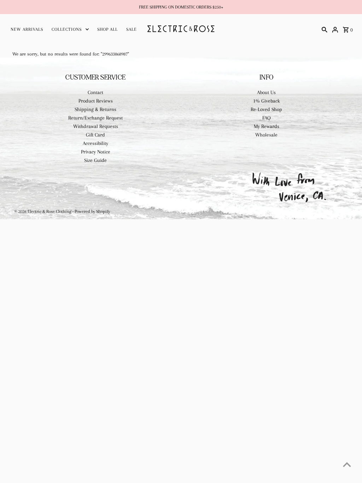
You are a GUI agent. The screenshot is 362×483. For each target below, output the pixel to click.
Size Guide (95, 160)
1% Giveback (266, 101)
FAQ (266, 118)
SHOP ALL (107, 29)
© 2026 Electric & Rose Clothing (43, 211)
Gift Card (95, 135)
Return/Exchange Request (95, 118)
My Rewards (266, 126)
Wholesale (266, 135)
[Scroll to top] (347, 464)
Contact (95, 92)
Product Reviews (95, 101)
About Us (266, 92)
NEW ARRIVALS (27, 29)
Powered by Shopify (92, 211)
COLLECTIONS (67, 29)
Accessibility (95, 143)
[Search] (324, 29)
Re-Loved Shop (266, 109)
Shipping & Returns (95, 109)
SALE (131, 29)
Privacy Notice (95, 152)
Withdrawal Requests (95, 126)
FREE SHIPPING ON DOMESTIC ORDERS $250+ (181, 7)
